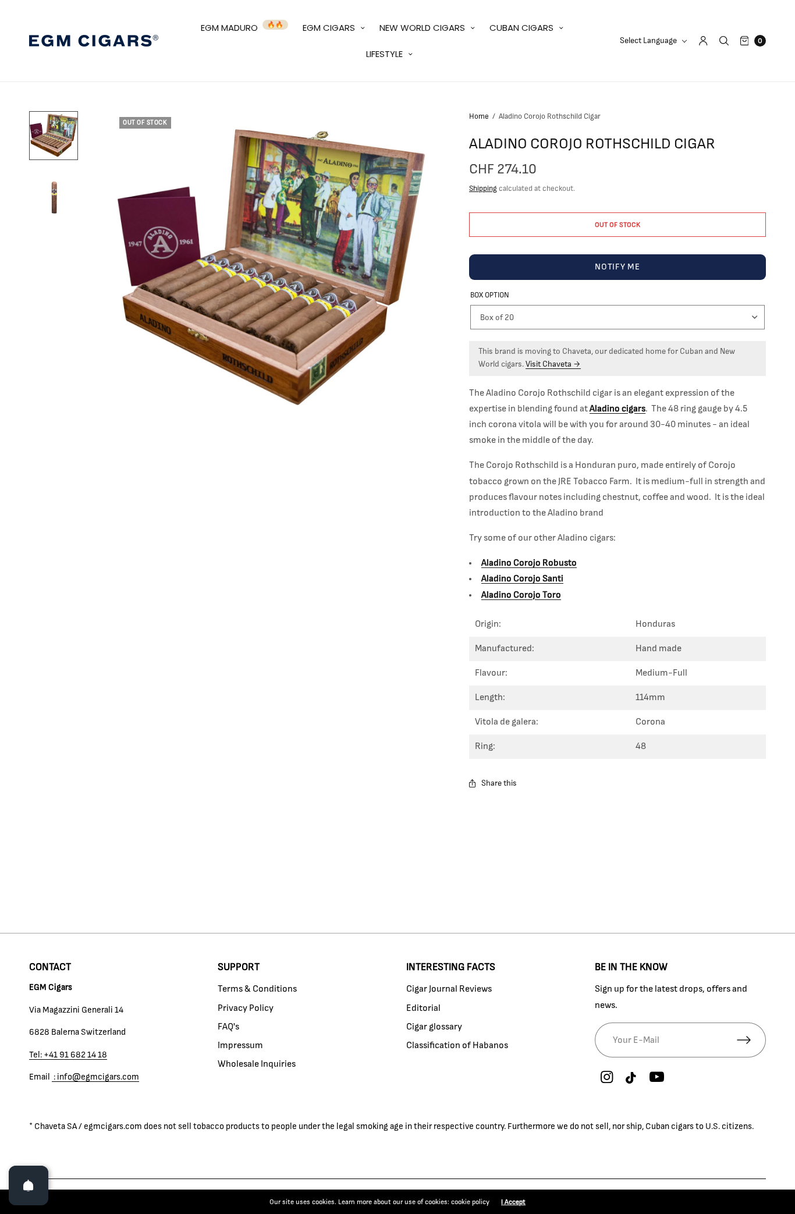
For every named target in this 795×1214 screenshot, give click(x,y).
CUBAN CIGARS (521, 28)
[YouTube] (656, 1077)
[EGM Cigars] (93, 41)
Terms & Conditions (257, 988)
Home (479, 116)
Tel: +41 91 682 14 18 (68, 1054)
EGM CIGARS (329, 28)
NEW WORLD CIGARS (422, 28)
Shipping (483, 189)
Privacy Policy (246, 1008)
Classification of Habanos (457, 1045)
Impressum (240, 1045)
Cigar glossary (434, 1026)
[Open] (28, 1185)
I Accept (513, 1201)
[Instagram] (606, 1077)
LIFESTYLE (384, 54)
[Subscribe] (751, 1040)
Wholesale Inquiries (257, 1064)
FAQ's (228, 1026)
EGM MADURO (229, 28)
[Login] (703, 40)
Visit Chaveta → (553, 364)
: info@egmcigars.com (95, 1077)
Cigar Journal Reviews (449, 988)
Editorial (423, 1008)
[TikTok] (631, 1078)
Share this (499, 783)
